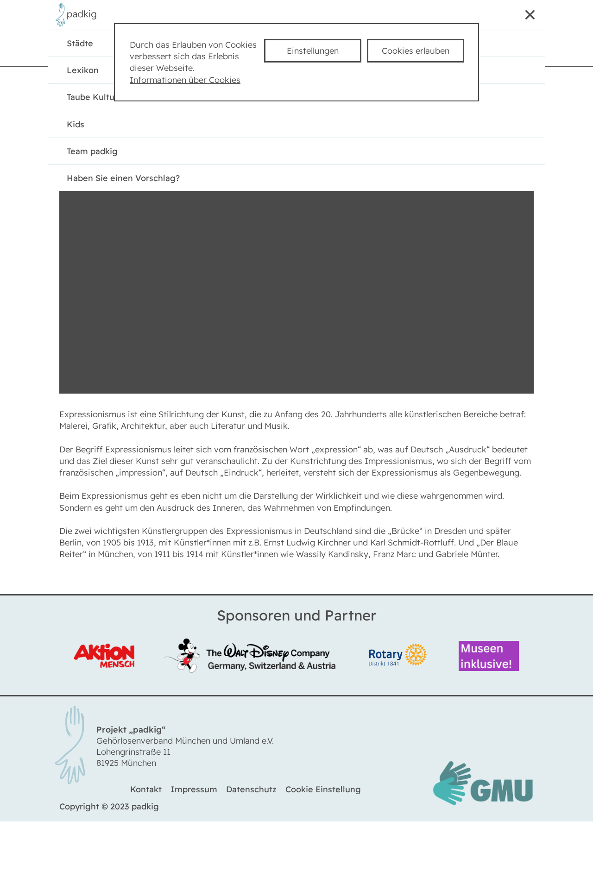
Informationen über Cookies (185, 80)
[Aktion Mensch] (107, 657)
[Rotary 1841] (399, 657)
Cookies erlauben (415, 50)
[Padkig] (78, 24)
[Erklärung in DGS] (501, 16)
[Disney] (252, 657)
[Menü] (526, 16)
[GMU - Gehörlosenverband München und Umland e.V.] (483, 806)
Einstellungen (313, 50)
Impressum (193, 792)
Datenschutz (251, 792)
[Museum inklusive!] (486, 657)
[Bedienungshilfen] (477, 16)
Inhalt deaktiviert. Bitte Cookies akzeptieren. (296, 146)
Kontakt (146, 792)
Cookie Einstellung (323, 792)
